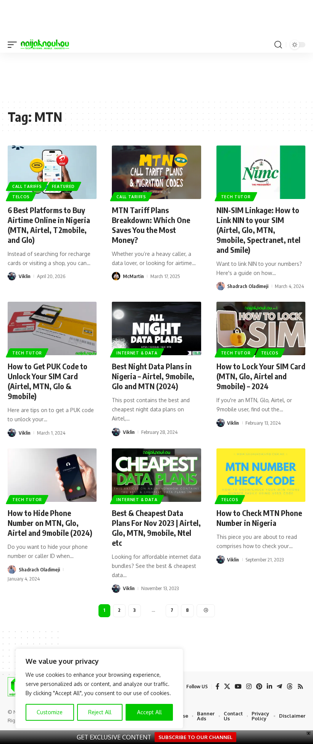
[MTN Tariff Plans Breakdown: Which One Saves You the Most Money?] (156, 172)
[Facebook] (217, 686)
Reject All (99, 712)
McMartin (133, 276)
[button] (14, 45)
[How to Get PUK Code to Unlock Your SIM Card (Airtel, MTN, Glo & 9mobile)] (52, 328)
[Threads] (290, 686)
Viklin (25, 276)
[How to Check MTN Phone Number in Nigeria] (260, 475)
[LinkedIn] (269, 686)
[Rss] (300, 686)
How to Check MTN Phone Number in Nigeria (259, 517)
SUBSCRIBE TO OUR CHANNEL (195, 737)
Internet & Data (137, 353)
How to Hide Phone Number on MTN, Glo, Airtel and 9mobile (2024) (50, 522)
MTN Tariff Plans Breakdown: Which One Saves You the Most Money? (151, 224)
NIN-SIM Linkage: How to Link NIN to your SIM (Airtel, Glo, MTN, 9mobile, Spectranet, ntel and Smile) (258, 229)
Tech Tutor (236, 196)
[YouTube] (238, 686)
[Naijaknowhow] (45, 45)
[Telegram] (279, 686)
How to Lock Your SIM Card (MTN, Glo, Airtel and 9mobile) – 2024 (260, 376)
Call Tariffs (27, 186)
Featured (63, 186)
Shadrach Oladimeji (247, 286)
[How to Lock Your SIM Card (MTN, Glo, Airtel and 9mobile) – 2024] (260, 328)
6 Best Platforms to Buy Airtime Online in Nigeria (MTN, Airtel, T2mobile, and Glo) (49, 224)
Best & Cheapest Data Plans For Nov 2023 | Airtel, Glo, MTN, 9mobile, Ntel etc (156, 527)
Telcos (21, 196)
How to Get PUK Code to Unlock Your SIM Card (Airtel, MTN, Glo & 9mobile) (47, 381)
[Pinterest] (259, 686)
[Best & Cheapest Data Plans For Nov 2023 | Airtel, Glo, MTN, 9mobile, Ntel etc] (156, 475)
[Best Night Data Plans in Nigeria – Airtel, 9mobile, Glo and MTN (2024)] (156, 328)
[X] (227, 686)
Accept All (149, 712)
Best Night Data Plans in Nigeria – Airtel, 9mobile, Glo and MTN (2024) (153, 376)
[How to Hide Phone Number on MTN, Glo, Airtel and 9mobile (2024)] (52, 475)
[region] (99, 689)
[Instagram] (248, 686)
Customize (50, 712)
